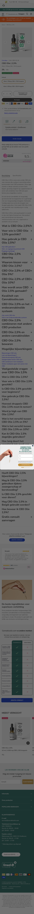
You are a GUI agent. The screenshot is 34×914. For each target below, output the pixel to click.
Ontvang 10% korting (25, 464)
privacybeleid (29, 462)
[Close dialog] (32, 445)
